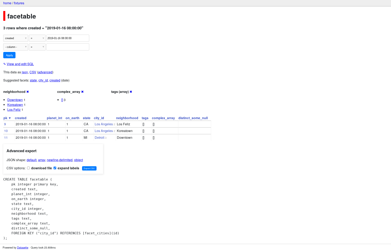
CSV (33, 72)
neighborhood (127, 118)
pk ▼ (7, 118)
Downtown (15, 99)
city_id (43, 80)
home (7, 3)
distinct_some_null (193, 118)
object (78, 159)
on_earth (72, 118)
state (33, 80)
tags (145, 118)
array (41, 159)
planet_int (54, 118)
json (25, 72)
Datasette (22, 247)
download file (41, 168)
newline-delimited (59, 159)
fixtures (19, 3)
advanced (45, 72)
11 (6, 137)
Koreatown (15, 104)
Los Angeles (104, 124)
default (31, 159)
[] (62, 99)
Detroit (99, 137)
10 (6, 130)
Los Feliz (14, 109)
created (54, 80)
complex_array (163, 118)
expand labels (68, 168)
